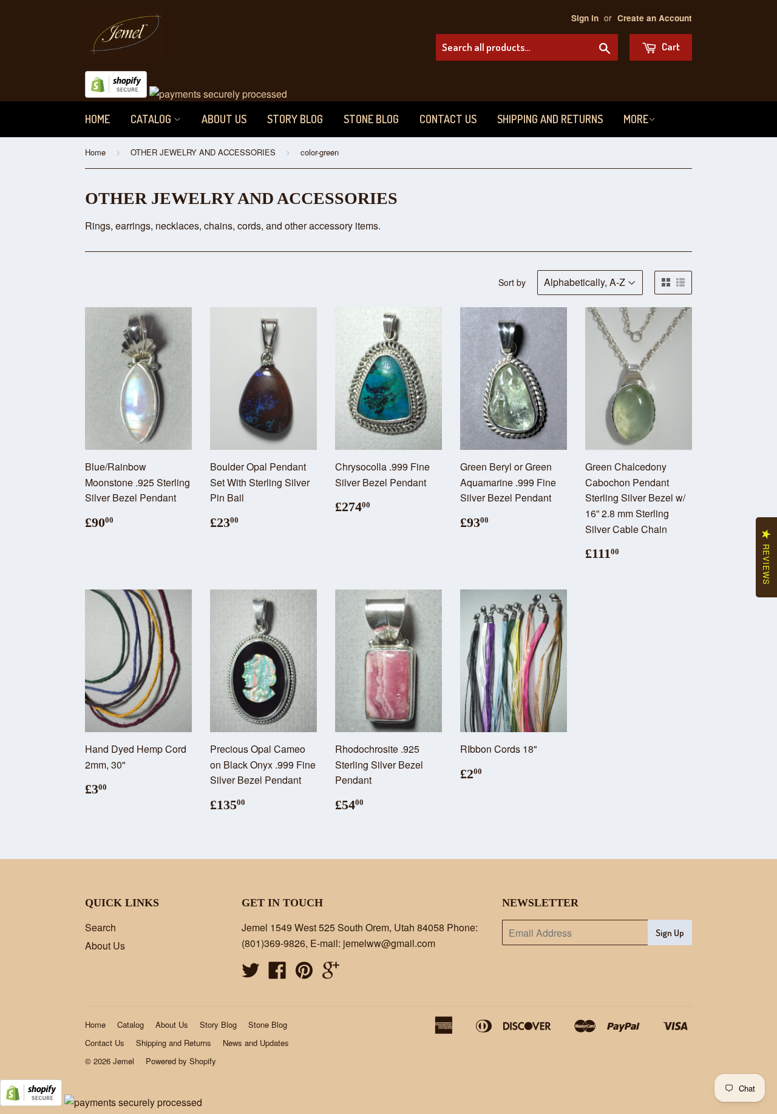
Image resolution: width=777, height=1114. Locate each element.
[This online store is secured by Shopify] (116, 94)
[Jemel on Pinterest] (304, 973)
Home (97, 119)
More (635, 119)
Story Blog (295, 119)
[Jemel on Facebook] (277, 973)
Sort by (512, 282)
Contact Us (448, 119)
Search (100, 927)
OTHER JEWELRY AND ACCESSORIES (203, 152)
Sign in (585, 18)
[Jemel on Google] (331, 973)
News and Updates (256, 1042)
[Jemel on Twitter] (251, 973)
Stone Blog (371, 119)
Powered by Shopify (181, 1061)
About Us (224, 119)
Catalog (152, 119)
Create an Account (654, 18)
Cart (670, 46)
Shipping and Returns (550, 119)
